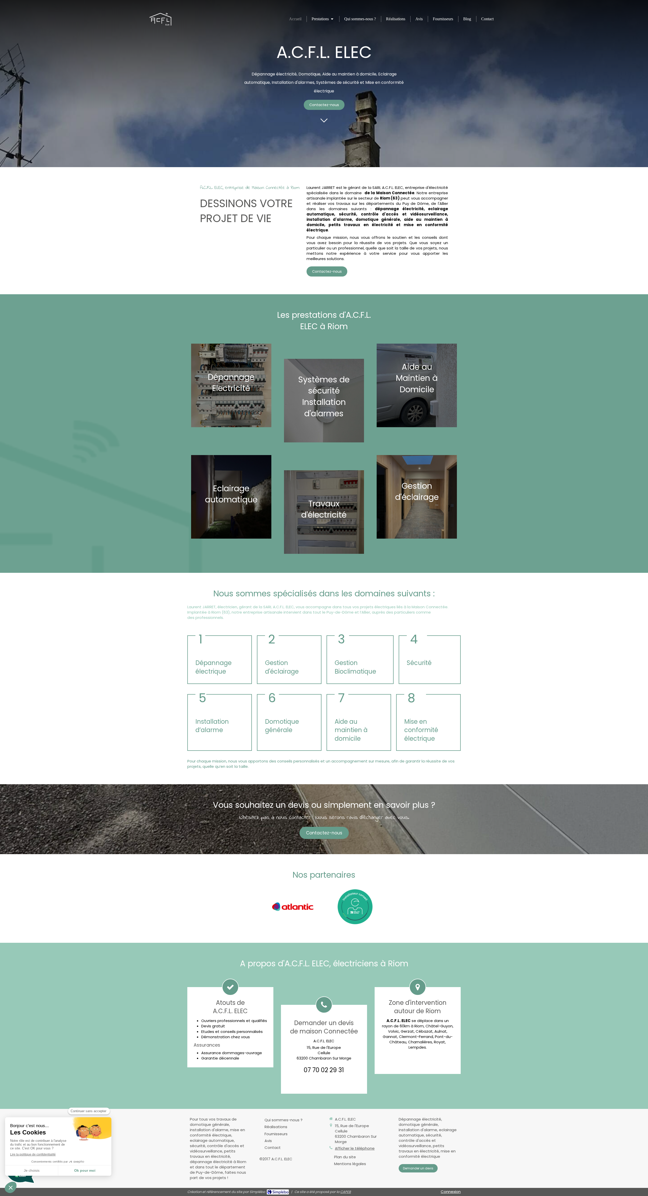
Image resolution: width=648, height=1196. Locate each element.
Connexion (451, 1191)
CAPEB (345, 1191)
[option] (293, 907)
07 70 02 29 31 (324, 1070)
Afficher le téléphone (355, 1148)
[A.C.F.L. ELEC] (160, 24)
